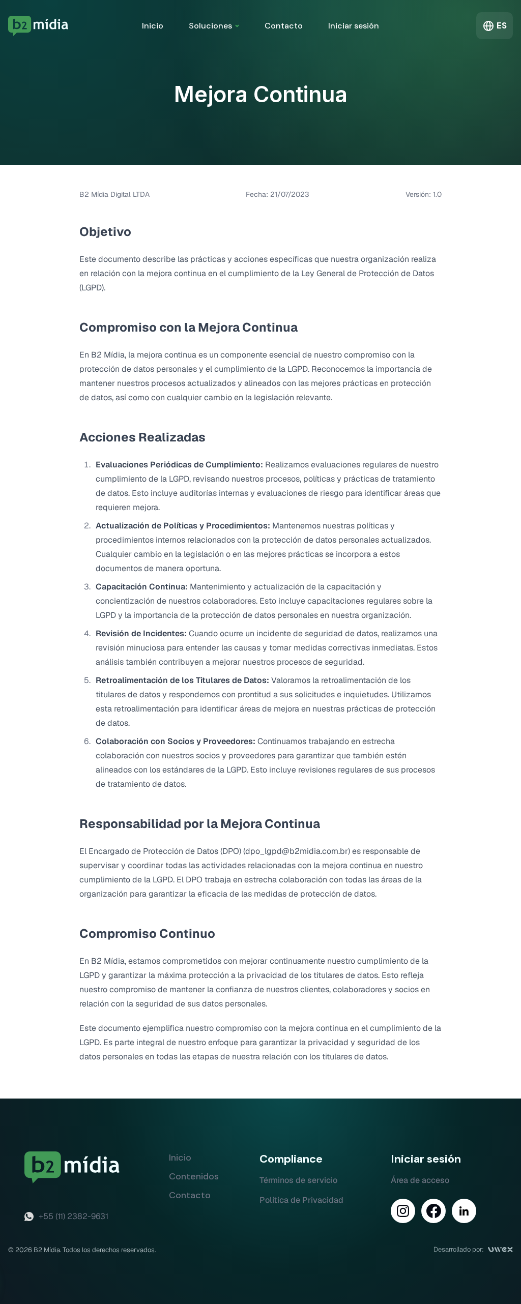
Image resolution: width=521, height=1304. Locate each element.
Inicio (152, 25)
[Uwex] (500, 1249)
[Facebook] (433, 1211)
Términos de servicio (298, 1180)
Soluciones (210, 25)
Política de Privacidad (301, 1200)
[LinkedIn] (464, 1211)
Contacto (284, 25)
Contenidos (194, 1176)
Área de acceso (420, 1180)
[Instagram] (403, 1211)
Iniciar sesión (353, 25)
